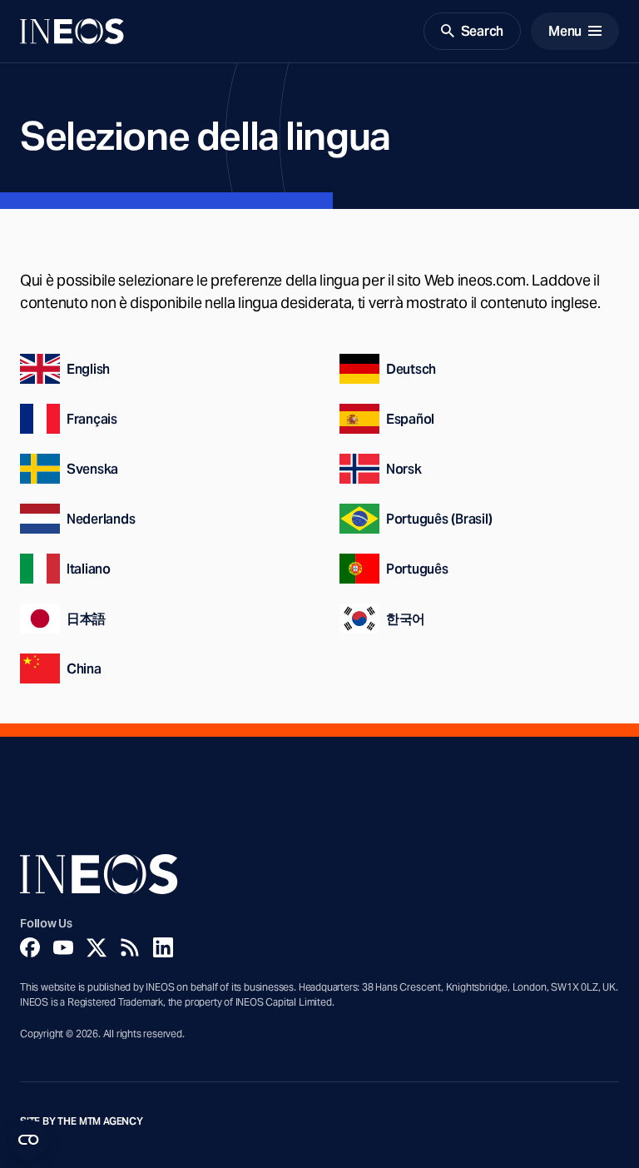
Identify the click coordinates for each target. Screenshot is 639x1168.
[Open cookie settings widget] (28, 1140)
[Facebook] (30, 947)
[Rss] (130, 947)
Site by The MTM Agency (81, 1121)
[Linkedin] (163, 947)
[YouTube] (63, 947)
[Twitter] (96, 947)
